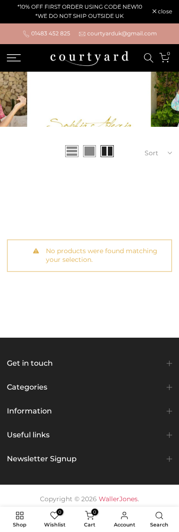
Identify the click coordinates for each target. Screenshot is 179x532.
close (164, 11)
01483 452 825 (50, 33)
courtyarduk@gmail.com (122, 33)
